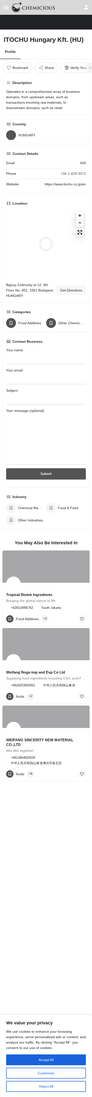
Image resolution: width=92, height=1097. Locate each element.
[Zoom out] (79, 222)
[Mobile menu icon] (5, 7)
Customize (46, 1073)
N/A (83, 163)
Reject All (46, 1086)
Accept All (46, 1060)
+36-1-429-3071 (73, 174)
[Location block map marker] (46, 244)
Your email (14, 370)
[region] (46, 1056)
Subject (12, 390)
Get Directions (71, 290)
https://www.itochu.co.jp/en (65, 184)
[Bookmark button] (82, 619)
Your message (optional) (25, 411)
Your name (14, 350)
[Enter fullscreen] (79, 232)
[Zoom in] (79, 215)
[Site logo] (34, 7)
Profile (10, 52)
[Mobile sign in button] (86, 7)
